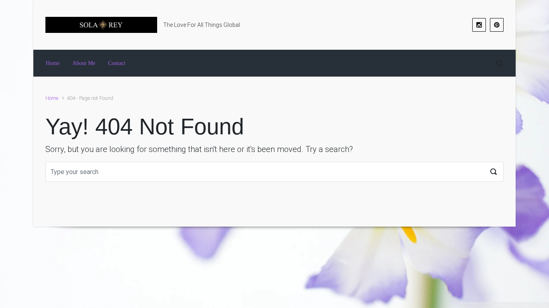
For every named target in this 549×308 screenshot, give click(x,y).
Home (51, 98)
